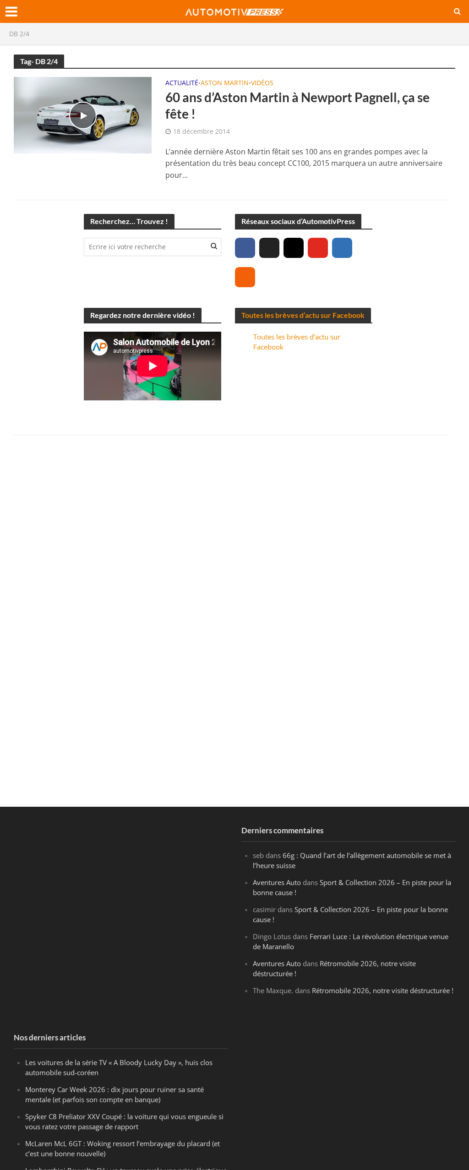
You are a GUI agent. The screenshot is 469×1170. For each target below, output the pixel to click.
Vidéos (262, 83)
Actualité (181, 83)
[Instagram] (294, 248)
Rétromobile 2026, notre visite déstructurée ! (382, 990)
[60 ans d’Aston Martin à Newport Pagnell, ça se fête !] (83, 114)
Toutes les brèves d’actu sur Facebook (303, 315)
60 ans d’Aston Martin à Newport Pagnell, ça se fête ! (297, 105)
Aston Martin (225, 83)
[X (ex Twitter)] (269, 248)
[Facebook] (245, 248)
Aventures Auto (277, 882)
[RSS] (245, 277)
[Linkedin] (342, 248)
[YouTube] (318, 248)
